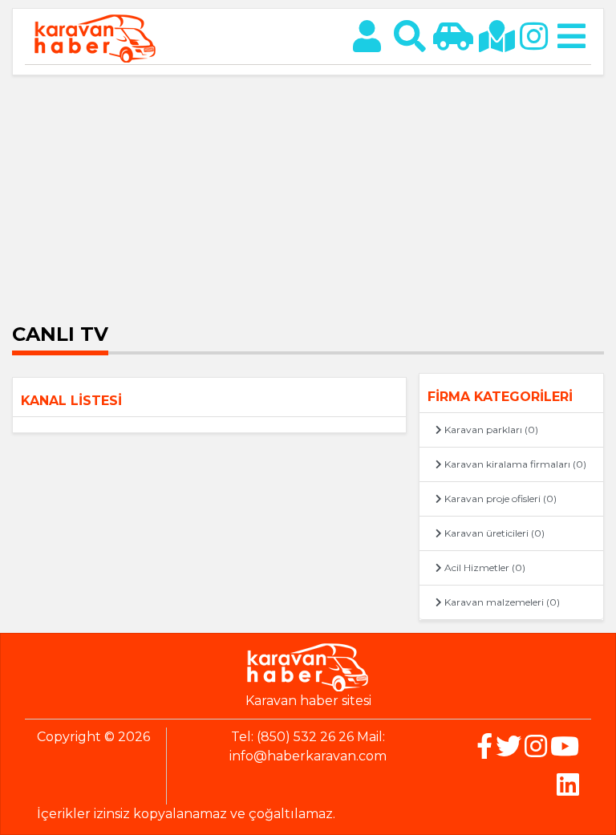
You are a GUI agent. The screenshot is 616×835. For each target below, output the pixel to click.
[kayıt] (366, 36)
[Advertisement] (308, 195)
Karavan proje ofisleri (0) (499, 498)
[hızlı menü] (571, 36)
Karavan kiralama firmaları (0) (514, 464)
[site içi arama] (410, 36)
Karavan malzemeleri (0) (501, 602)
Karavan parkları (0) (490, 430)
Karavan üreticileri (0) (493, 533)
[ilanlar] (453, 36)
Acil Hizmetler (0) (483, 567)
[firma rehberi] (496, 36)
